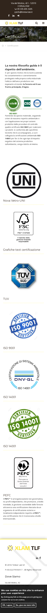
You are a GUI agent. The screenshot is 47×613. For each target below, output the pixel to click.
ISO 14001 (9, 397)
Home (3, 45)
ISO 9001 (9, 348)
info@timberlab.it (24, 12)
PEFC (7, 495)
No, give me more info (25, 605)
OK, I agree (7, 605)
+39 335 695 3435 (24, 9)
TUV (6, 299)
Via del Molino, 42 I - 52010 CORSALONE (23, 4)
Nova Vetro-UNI (14, 200)
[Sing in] (18, 15)
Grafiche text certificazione (21, 249)
